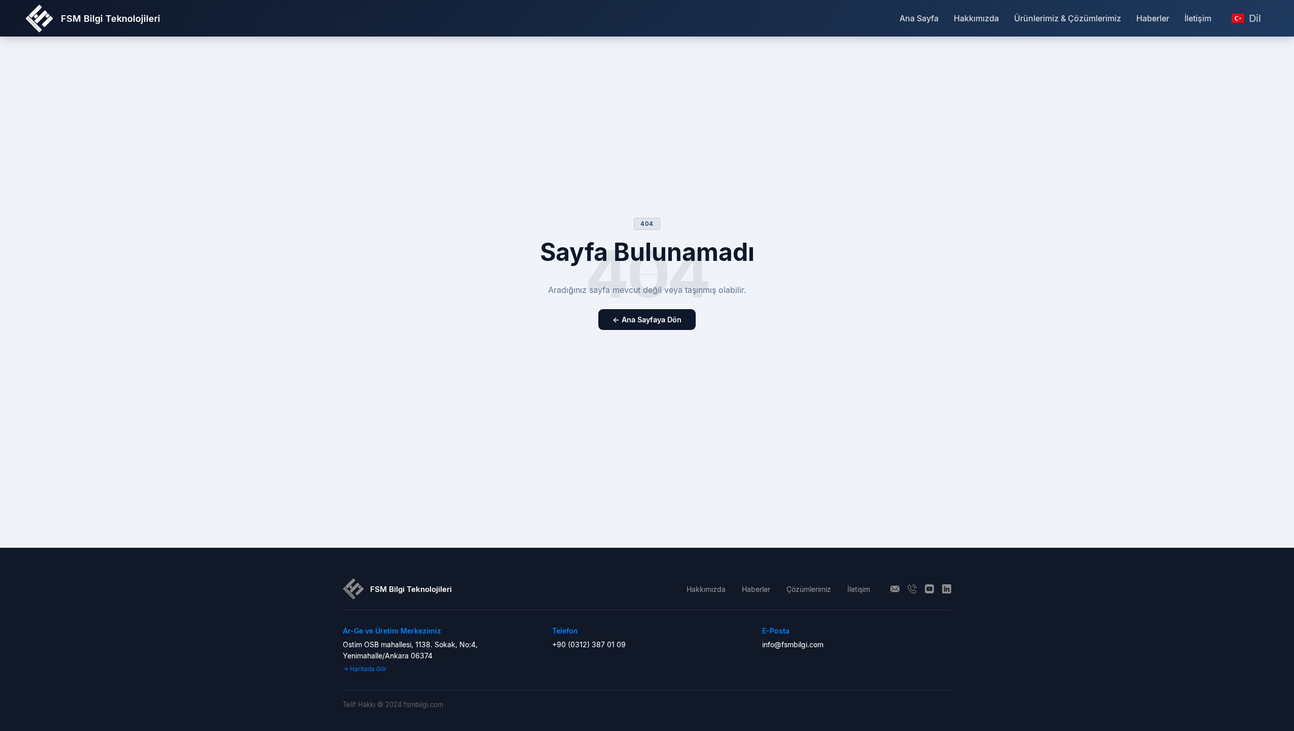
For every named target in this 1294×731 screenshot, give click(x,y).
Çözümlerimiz (808, 589)
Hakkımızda (976, 18)
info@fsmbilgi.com (792, 644)
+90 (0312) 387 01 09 (589, 644)
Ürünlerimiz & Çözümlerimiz (1067, 18)
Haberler (1152, 18)
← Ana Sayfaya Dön (647, 319)
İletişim (1197, 18)
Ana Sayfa (919, 18)
